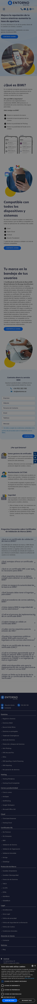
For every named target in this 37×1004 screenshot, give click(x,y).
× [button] (35, 965)
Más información (29, 978)
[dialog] (18, 984)
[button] (18, 997)
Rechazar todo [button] (27, 1000)
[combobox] (32, 966)
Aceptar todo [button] (9, 1000)
